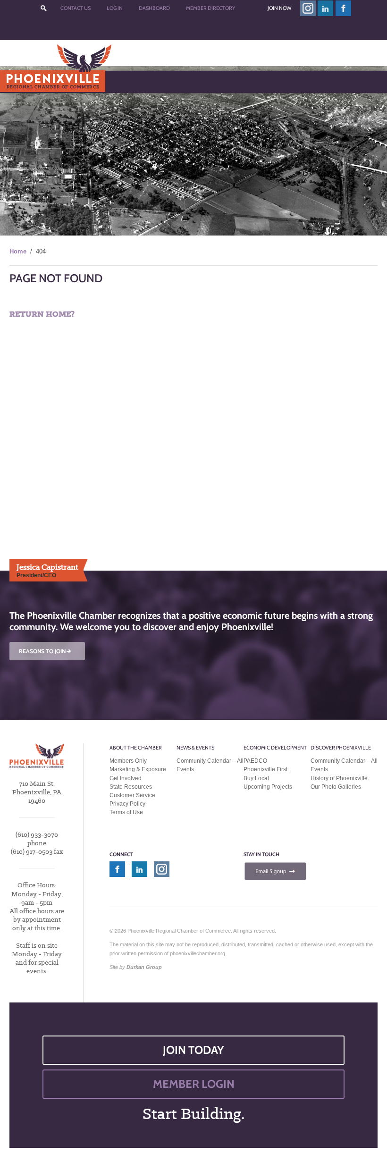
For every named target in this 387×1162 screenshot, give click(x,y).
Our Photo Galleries (336, 786)
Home (17, 251)
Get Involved (125, 778)
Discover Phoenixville (341, 747)
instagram (308, 8)
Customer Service (132, 795)
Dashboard (154, 8)
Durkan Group (144, 967)
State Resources (130, 786)
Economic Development (275, 747)
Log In (115, 8)
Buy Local (256, 778)
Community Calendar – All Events (210, 765)
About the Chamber (135, 747)
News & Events (195, 747)
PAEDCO (255, 761)
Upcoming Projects (268, 786)
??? (43, 8)
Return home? (42, 314)
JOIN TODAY (193, 1050)
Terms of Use (126, 812)
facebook (344, 8)
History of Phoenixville (339, 778)
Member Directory (210, 8)
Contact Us (75, 8)
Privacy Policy (127, 803)
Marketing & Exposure (137, 769)
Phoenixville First (265, 769)
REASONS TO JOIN (46, 651)
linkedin (326, 8)
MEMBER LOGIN (194, 1084)
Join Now (279, 8)
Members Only (128, 761)
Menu (28, 81)
